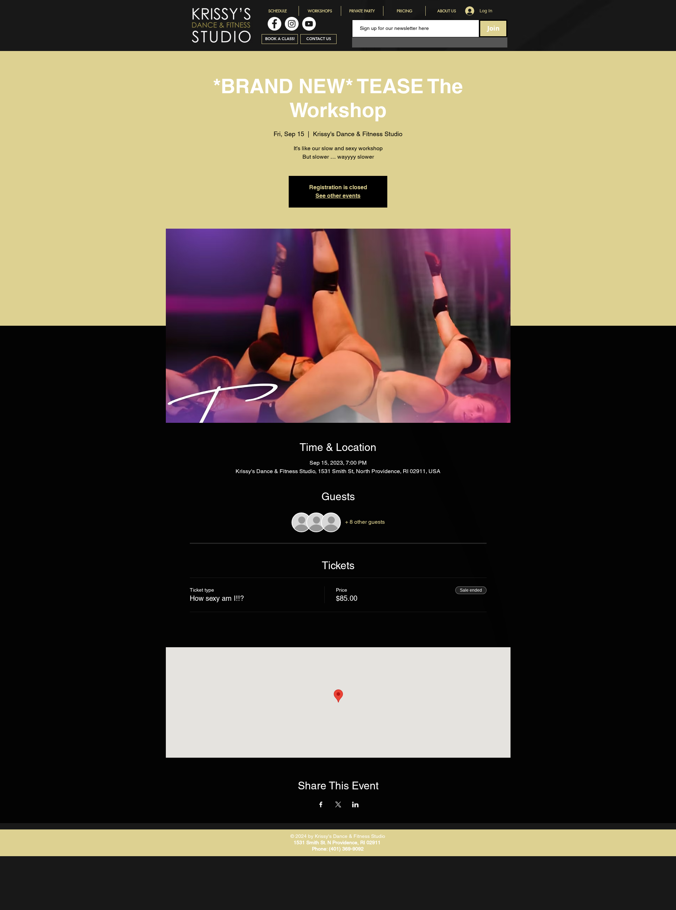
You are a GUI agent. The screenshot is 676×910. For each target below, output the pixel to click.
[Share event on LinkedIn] (355, 804)
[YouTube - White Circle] (309, 24)
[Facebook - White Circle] (274, 24)
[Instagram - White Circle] (292, 24)
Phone (319, 849)
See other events (338, 195)
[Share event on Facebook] (321, 804)
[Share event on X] (338, 804)
